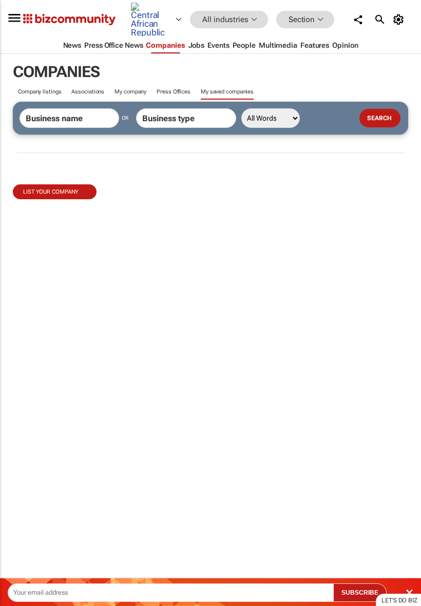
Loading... (19, 480)
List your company (51, 191)
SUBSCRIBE (359, 592)
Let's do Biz (399, 600)
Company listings (39, 91)
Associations (87, 91)
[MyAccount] (400, 19)
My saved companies (227, 91)
